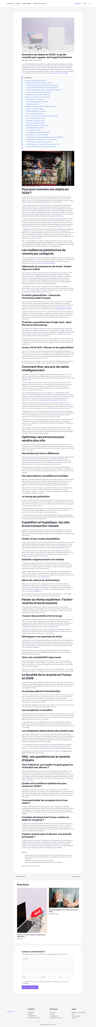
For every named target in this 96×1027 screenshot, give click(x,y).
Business (18, 3)
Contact (74, 1018)
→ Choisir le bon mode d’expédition (34, 109)
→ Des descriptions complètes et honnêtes (36, 101)
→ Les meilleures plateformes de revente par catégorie (38, 83)
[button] (78, 3)
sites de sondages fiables (48, 263)
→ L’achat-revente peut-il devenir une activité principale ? (40, 146)
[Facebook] (9, 1011)
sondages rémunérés (46, 652)
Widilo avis (39, 591)
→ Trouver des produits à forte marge (35, 118)
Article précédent (19, 876)
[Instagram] (6, 1011)
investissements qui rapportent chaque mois (53, 400)
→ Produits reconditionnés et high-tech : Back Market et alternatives (43, 90)
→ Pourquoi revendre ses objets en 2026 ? (34, 80)
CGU (73, 1014)
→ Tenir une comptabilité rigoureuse (34, 123)
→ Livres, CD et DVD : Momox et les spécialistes (37, 92)
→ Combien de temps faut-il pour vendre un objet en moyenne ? (42, 144)
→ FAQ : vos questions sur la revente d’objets (35, 134)
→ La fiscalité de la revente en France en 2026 (35, 125)
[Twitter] (12, 1011)
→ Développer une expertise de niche (35, 120)
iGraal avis (46, 576)
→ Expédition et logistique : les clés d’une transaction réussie (39, 106)
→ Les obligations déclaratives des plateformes (37, 132)
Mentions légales (76, 1016)
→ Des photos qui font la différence (34, 99)
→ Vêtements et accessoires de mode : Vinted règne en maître (41, 85)
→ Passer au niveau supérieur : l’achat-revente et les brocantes (40, 116)
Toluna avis (55, 626)
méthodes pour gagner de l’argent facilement (41, 242)
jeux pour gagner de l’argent (64, 308)
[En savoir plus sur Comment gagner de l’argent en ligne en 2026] (64, 897)
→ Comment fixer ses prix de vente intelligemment (36, 94)
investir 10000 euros (57, 216)
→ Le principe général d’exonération (34, 127)
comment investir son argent (60, 73)
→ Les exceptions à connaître (33, 130)
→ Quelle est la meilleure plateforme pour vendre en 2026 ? (41, 139)
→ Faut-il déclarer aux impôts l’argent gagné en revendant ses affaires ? (44, 137)
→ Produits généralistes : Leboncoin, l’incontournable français (41, 87)
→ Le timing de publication (32, 104)
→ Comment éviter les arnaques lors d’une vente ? (38, 142)
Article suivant (77, 876)
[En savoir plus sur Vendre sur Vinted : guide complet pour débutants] (32, 910)
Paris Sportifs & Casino (39, 3)
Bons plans (10, 3)
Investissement (27, 3)
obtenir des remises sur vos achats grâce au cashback (58, 517)
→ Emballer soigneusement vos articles (35, 111)
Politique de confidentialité (79, 1012)
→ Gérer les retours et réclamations (34, 113)
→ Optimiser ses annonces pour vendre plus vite (36, 97)
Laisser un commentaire (35, 60)
